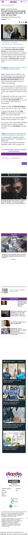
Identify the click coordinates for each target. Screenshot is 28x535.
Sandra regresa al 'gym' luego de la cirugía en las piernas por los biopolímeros (13, 134)
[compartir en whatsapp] (24, 22)
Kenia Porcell (5, 42)
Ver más (20, 361)
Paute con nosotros (14, 485)
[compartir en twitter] (21, 22)
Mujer (3, 494)
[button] (3, 248)
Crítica (3, 490)
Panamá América (6, 488)
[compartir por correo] (26, 22)
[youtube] (18, 477)
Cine (17, 490)
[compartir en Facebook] (19, 22)
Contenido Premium (15, 175)
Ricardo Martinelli (18, 44)
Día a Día (4, 492)
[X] (16, 477)
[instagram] (20, 477)
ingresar (24, 1)
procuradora (13, 42)
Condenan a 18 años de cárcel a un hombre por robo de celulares (14, 68)
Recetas (4, 495)
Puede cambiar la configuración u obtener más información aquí (11, 525)
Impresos (18, 488)
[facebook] (14, 477)
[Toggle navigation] (2, 1)
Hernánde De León (7, 44)
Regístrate (14, 484)
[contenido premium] (14, 481)
